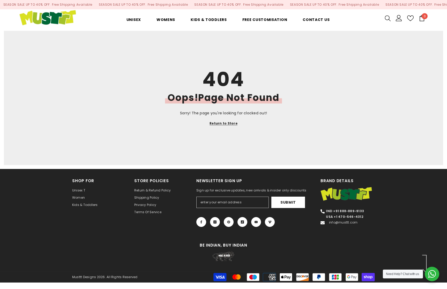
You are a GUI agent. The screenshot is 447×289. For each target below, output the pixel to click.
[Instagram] (215, 222)
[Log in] (399, 18)
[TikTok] (242, 222)
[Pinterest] (229, 222)
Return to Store (223, 123)
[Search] (388, 18)
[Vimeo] (270, 222)
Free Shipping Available (72, 4)
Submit (288, 202)
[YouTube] (256, 222)
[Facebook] (201, 222)
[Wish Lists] (410, 18)
